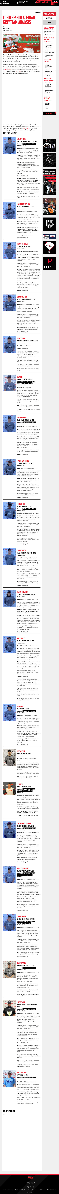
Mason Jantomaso (23, 461)
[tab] (49, 18)
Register (46, 34)
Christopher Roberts (24, 824)
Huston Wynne (22, 1073)
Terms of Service (31, 1182)
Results (47, 87)
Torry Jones (21, 504)
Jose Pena (20, 784)
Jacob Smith (21, 1002)
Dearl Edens (21, 338)
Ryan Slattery (21, 963)
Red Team (25, 128)
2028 (47, 107)
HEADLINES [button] (49, 114)
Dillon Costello (22, 297)
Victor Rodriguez (23, 869)
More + (54, 4)
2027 (47, 105)
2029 (47, 108)
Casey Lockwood (22, 592)
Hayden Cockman (22, 244)
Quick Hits (18, 71)
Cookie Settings (31, 1184)
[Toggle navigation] (17, 3)
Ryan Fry (19, 377)
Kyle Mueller (21, 751)
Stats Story (8, 70)
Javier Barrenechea (23, 204)
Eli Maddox (20, 707)
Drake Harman (22, 418)
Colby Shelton (21, 917)
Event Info (51, 34)
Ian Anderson (21, 139)
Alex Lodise (20, 638)
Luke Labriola (21, 551)
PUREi (31, 1192)
